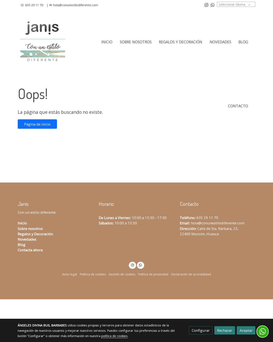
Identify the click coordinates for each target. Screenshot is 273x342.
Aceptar (246, 330)
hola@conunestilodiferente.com (75, 5)
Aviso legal (69, 274)
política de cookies (114, 336)
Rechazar (224, 330)
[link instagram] (206, 5)
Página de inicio (37, 124)
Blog (21, 244)
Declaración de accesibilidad (191, 274)
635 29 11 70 (207, 217)
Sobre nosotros (30, 228)
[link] (42, 42)
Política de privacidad (153, 274)
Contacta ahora (30, 249)
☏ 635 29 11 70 (31, 5)
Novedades (27, 239)
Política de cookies (93, 274)
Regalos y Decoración (35, 233)
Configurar (201, 330)
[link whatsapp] (213, 5)
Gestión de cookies (122, 274)
